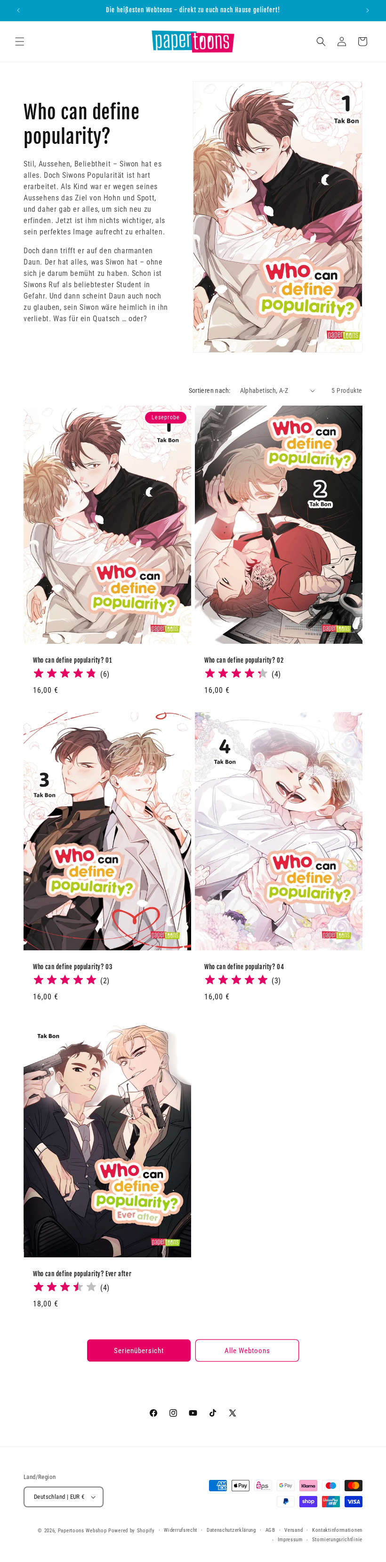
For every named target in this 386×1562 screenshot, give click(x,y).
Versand (293, 1530)
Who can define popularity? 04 (244, 967)
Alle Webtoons (247, 1350)
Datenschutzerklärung (231, 1530)
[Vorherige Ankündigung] (18, 10)
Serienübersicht (139, 1350)
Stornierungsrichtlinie (337, 1540)
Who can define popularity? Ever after (82, 1274)
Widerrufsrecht (180, 1530)
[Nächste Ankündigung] (367, 10)
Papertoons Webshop (82, 1531)
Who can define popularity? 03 (72, 967)
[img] (65, 674)
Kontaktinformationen (337, 1530)
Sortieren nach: (210, 390)
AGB (270, 1530)
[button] (19, 41)
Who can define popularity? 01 (72, 660)
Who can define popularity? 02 (243, 660)
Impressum (290, 1540)
